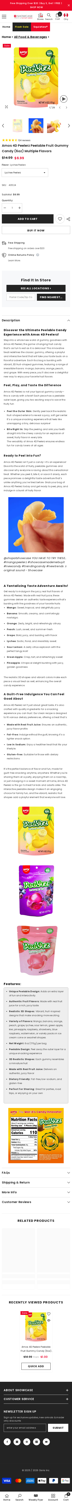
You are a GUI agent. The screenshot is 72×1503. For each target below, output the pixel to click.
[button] (59, 107)
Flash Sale (22, 27)
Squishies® (40, 27)
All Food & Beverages (30, 37)
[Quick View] (49, 1320)
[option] (36, 77)
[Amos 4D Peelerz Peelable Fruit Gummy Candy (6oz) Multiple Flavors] (36, 1326)
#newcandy (12, 566)
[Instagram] (16, 1441)
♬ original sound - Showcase (35, 568)
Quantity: (7, 200)
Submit (58, 1428)
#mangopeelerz (15, 562)
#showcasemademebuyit (46, 562)
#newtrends (55, 566)
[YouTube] (46, 1441)
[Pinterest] (26, 1441)
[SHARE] (67, 219)
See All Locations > (36, 288)
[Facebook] (7, 1441)
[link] (18, 1276)
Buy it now (36, 230)
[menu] (4, 16)
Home (6, 27)
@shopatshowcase (17, 558)
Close (68, 5)
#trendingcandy (33, 566)
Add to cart (28, 219)
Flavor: (14, 164)
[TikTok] (36, 1441)
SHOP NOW (36, 7)
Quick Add (36, 1366)
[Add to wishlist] (60, 219)
